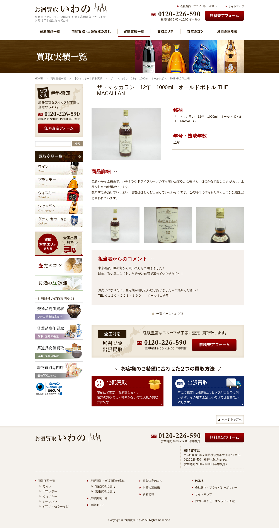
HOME (199, 480)
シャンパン (59, 207)
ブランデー (59, 181)
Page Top (230, 419)
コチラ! (165, 295)
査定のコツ (195, 31)
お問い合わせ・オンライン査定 (215, 501)
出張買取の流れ (105, 491)
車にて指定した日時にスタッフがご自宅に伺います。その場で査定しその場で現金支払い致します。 (208, 397)
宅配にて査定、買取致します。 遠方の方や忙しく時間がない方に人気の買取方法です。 (127, 397)
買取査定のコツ (153, 480)
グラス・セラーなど (59, 220)
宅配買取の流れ (105, 486)
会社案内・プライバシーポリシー (199, 6)
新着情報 (148, 494)
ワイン (59, 168)
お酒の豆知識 (227, 31)
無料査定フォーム (224, 16)
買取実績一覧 (134, 31)
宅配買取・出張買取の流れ (91, 31)
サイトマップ (236, 6)
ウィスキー (59, 194)
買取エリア (165, 31)
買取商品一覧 (50, 31)
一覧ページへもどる (170, 313)
